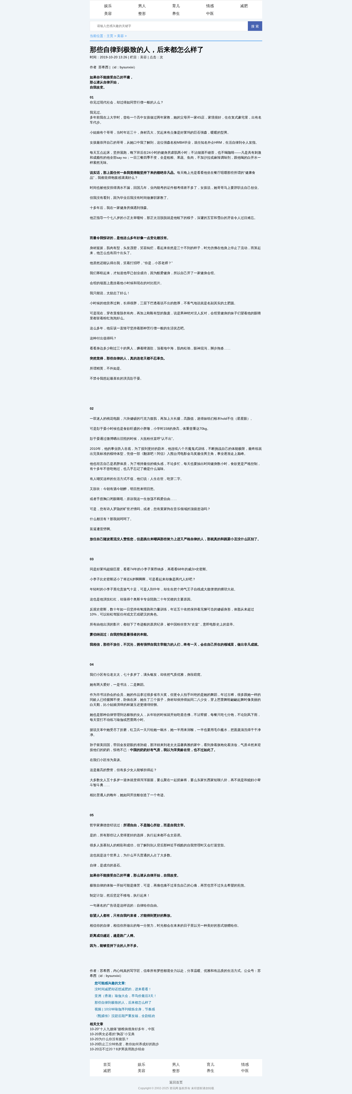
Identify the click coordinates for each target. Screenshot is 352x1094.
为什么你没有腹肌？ (114, 1039)
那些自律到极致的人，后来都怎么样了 (123, 1002)
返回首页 (176, 1082)
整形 (142, 13)
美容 (108, 13)
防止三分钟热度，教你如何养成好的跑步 (129, 1044)
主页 (110, 36)
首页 (107, 1064)
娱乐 (108, 6)
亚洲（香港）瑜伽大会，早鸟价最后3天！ (126, 996)
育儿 (176, 6)
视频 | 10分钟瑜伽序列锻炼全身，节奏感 (125, 1009)
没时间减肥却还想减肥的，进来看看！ (123, 989)
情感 (210, 6)
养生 (176, 13)
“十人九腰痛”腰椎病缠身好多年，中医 (127, 1029)
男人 (142, 6)
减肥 (244, 6)
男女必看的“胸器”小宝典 (117, 1034)
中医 (210, 13)
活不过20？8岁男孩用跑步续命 (122, 1049)
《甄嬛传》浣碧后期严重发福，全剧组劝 (125, 1016)
